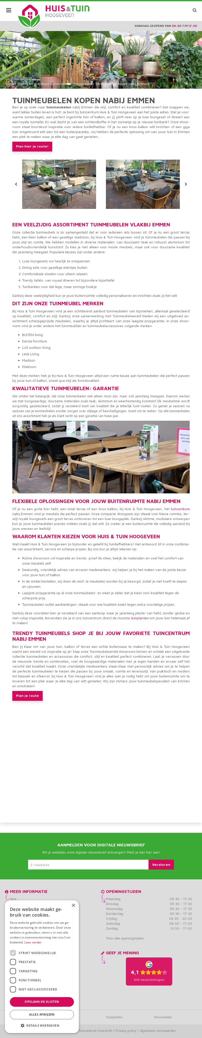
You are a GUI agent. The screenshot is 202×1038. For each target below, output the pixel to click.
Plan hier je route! (32, 146)
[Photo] (59, 184)
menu (8, 10)
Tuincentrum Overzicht (95, 1031)
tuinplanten (140, 618)
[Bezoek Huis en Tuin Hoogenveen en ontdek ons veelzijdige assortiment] (29, 16)
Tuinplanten (114, 1017)
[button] (42, 1025)
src (194, 10)
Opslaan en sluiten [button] (42, 1002)
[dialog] (42, 966)
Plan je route (27, 695)
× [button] (73, 905)
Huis (13, 899)
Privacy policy (126, 1031)
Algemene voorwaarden (158, 1031)
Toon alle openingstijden (125, 938)
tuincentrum (180, 509)
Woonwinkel (163, 1017)
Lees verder (32, 942)
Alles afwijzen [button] (42, 1014)
